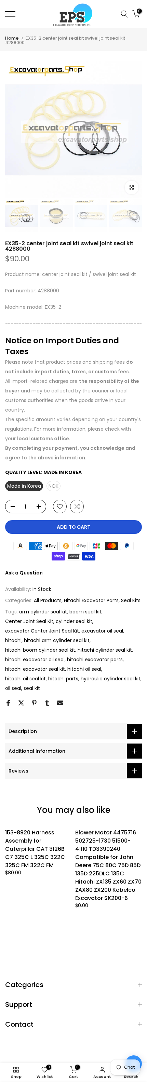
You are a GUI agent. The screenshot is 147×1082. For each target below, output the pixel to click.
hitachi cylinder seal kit (105, 650)
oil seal (13, 688)
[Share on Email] (60, 703)
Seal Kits (131, 600)
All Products (48, 600)
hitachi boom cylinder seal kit (40, 650)
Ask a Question (24, 572)
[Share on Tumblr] (47, 703)
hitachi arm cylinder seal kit (57, 640)
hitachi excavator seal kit (35, 669)
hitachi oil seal (84, 669)
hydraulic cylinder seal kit (111, 678)
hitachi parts (63, 678)
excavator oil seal (102, 630)
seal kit (32, 688)
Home (12, 38)
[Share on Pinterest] (34, 703)
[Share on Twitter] (21, 703)
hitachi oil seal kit (25, 678)
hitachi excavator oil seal (35, 659)
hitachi (13, 640)
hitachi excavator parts (95, 659)
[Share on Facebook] (8, 703)
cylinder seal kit (74, 621)
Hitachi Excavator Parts (91, 600)
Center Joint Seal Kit (29, 621)
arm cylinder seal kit (43, 611)
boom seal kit (85, 611)
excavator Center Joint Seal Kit (42, 630)
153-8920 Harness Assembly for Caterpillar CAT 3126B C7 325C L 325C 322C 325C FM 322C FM (35, 849)
